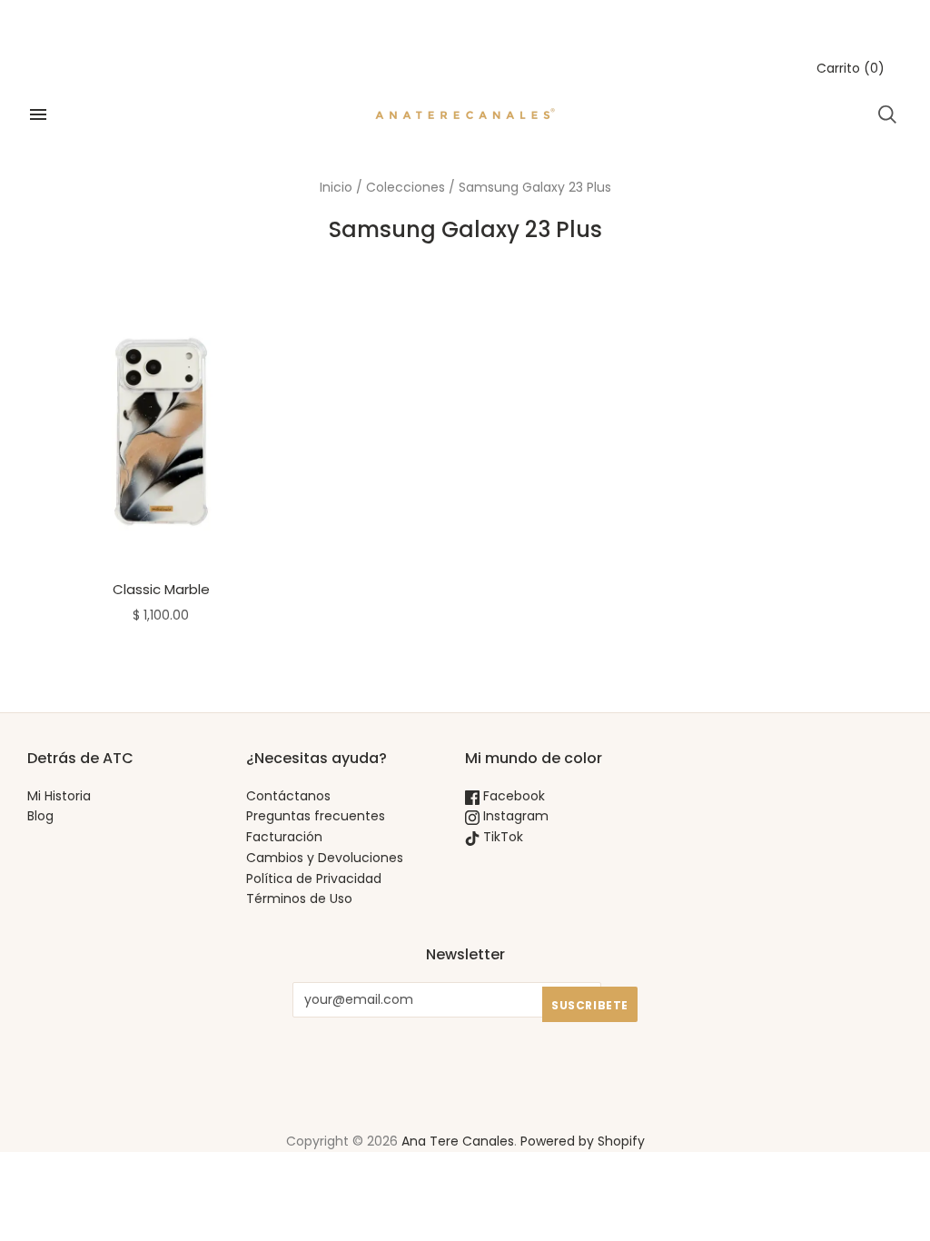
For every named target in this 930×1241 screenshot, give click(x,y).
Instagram (514, 816)
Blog (40, 816)
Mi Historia (59, 796)
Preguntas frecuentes (315, 816)
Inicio (336, 187)
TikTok (501, 837)
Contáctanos (288, 796)
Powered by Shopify (582, 1141)
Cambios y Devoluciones (324, 858)
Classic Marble (161, 589)
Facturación (284, 837)
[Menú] (38, 114)
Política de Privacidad (313, 878)
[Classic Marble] (161, 432)
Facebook (512, 796)
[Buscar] (887, 114)
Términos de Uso (299, 898)
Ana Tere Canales (457, 1141)
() (850, 68)
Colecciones (405, 187)
